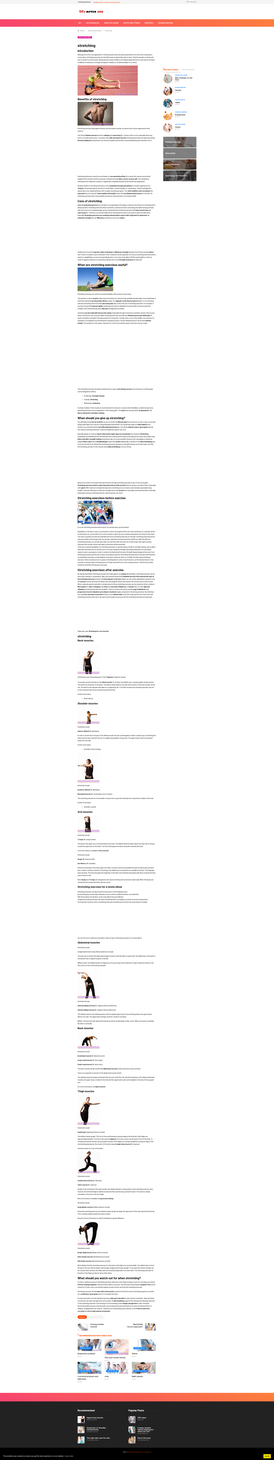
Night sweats (137, 1376)
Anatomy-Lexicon (85, 1348)
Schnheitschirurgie (181, 112)
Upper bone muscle (95, 1417)
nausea (178, 90)
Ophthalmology (93, 23)
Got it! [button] (267, 1456)
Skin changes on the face (183, 79)
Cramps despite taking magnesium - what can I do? (146, 1430)
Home (82, 31)
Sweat (134, 1353)
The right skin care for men (98, 1438)
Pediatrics (149, 23)
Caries (177, 127)
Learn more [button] (69, 1456)
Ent (79, 23)
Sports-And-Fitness (131, 23)
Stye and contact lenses (115, 1357)
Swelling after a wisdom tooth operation (106, 2)
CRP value (142, 1417)
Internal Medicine (165, 23)
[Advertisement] (117, 158)
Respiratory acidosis (86, 1353)
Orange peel (180, 114)
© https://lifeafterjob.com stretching (139, 1452)
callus (177, 102)
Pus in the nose (144, 1438)
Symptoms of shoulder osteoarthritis (96, 1429)
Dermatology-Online (141, 1371)
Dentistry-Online (111, 23)
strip (107, 1376)
